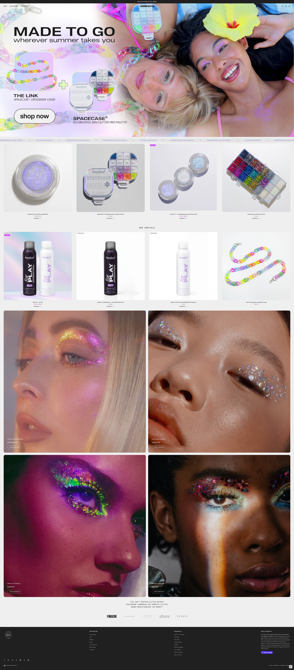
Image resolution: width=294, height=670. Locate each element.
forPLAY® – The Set (38, 302)
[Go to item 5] (182, 616)
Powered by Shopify (285, 665)
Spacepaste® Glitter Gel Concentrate (38, 214)
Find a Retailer (177, 649)
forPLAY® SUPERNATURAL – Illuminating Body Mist (110, 302)
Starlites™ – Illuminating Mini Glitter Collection (183, 214)
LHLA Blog (176, 637)
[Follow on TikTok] (24, 660)
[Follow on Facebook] (4, 660)
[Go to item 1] (111, 616)
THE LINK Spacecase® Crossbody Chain (256, 302)
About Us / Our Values (179, 634)
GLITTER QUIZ (25, 6)
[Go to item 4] (164, 616)
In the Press (177, 639)
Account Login (92, 634)
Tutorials (176, 644)
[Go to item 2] (129, 616)
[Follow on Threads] (12, 660)
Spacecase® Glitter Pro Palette (256, 214)
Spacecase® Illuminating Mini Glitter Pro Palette (110, 214)
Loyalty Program (178, 642)
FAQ (90, 637)
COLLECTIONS (14, 6)
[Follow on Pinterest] (16, 660)
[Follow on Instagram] (8, 660)
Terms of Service (93, 644)
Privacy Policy (92, 647)
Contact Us (92, 649)
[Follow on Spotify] (28, 660)
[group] (147, 70)
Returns (91, 642)
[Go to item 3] (147, 616)
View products (15, 447)
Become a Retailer (178, 652)
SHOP (5, 6)
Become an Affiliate (178, 647)
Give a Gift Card (178, 654)
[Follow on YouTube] (20, 660)
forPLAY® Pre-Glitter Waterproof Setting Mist (183, 302)
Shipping (91, 639)
